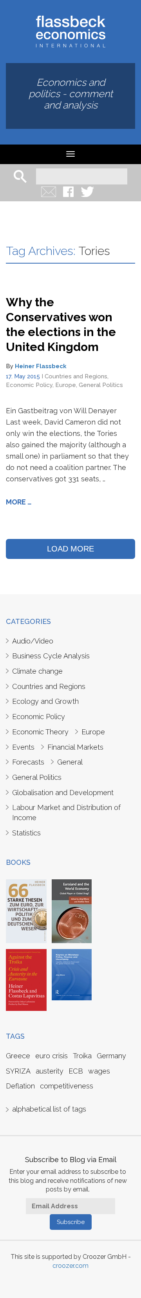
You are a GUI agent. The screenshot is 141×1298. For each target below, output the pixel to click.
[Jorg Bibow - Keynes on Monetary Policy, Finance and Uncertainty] (72, 974)
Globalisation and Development (63, 792)
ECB (76, 1071)
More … (19, 502)
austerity (49, 1071)
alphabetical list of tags (49, 1109)
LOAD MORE (70, 548)
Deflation (20, 1086)
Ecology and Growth (45, 701)
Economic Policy (29, 385)
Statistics (26, 833)
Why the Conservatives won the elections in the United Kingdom (61, 324)
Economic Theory (40, 732)
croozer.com (70, 1265)
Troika (82, 1056)
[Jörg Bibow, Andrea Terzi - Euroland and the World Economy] (72, 911)
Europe (65, 385)
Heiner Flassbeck (41, 366)
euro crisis (51, 1056)
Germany (111, 1056)
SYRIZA (18, 1071)
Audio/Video (32, 641)
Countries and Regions (76, 376)
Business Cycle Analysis (51, 656)
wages (99, 1071)
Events (23, 747)
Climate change (37, 671)
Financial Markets (75, 747)
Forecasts (28, 762)
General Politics (101, 385)
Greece (18, 1056)
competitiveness (66, 1086)
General (70, 762)
